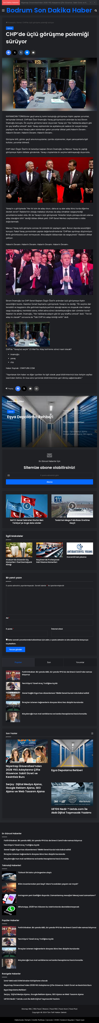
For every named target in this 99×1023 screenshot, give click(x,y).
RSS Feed (37, 1009)
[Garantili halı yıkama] (80, 548)
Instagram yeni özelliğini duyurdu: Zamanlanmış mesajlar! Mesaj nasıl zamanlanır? (57, 895)
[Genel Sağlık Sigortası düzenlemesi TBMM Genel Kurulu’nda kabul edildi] (13, 695)
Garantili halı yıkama (76, 557)
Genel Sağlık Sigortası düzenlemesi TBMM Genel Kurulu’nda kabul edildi (55, 693)
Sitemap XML (27, 1009)
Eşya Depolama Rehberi (30, 3)
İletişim (28, 1020)
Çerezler (49, 1020)
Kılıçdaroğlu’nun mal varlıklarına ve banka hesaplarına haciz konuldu (54, 714)
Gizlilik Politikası (38, 1020)
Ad (8, 618)
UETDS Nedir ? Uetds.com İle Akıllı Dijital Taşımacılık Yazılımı (71, 810)
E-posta (10, 629)
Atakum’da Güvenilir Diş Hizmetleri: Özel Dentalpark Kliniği (19, 562)
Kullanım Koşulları (67, 1020)
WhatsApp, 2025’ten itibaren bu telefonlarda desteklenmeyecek (48, 907)
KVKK (57, 1020)
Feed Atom (63, 1009)
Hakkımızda (19, 1020)
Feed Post (73, 1009)
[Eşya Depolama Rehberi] (72, 753)
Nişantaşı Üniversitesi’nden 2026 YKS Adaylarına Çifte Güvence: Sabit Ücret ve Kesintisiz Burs (24, 771)
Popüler (18, 662)
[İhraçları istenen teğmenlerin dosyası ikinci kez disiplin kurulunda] (13, 706)
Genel (19, 22)
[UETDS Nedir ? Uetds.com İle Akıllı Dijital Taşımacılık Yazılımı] (72, 794)
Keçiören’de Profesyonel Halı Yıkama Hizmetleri (47, 560)
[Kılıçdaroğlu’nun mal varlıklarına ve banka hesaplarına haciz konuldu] (13, 717)
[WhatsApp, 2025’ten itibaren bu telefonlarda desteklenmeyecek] (9, 910)
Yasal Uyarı (80, 1020)
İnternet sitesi (57, 629)
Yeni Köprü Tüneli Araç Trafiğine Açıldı (39, 683)
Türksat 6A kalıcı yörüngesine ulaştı (35, 872)
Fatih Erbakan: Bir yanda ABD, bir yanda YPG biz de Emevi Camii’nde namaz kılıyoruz (57, 927)
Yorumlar (80, 662)
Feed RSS (53, 1009)
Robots (45, 1009)
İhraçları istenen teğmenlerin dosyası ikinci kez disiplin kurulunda (52, 702)
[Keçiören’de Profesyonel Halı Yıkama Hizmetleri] (49, 549)
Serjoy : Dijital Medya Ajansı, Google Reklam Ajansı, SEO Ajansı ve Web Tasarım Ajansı (32, 419)
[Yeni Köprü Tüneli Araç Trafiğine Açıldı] (13, 686)
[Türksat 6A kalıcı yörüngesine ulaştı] (9, 876)
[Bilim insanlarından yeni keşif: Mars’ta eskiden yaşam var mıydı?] (9, 887)
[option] (49, 421)
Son (49, 662)
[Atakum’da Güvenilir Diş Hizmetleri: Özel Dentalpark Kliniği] (19, 549)
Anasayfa (11, 22)
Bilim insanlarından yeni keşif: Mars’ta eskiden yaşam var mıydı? (48, 884)
